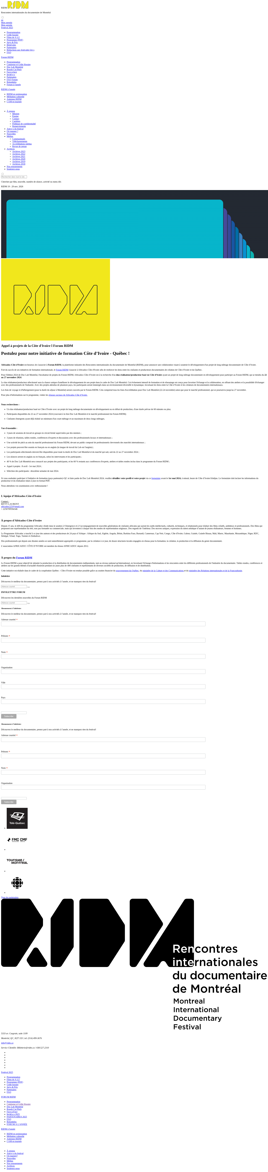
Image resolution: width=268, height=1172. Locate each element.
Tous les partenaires (9, 897)
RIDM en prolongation (17, 94)
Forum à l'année (14, 84)
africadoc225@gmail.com (12, 506)
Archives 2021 (18, 156)
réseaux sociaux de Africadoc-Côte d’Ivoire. (68, 395)
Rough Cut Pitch (14, 69)
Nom (4, 652)
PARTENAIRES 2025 (17, 1117)
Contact (15, 119)
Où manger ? (12, 131)
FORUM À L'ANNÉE (17, 1124)
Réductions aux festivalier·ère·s (20, 50)
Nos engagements (14, 166)
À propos (11, 111)
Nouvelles (11, 134)
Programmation (13, 32)
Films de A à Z (13, 37)
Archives (11, 149)
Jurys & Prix (12, 42)
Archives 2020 (18, 159)
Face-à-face (12, 72)
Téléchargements (19, 141)
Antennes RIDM (14, 99)
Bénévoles (11, 45)
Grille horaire (12, 35)
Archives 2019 (18, 161)
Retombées (11, 82)
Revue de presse (19, 146)
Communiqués (18, 139)
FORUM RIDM (8, 1097)
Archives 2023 (18, 151)
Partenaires (11, 47)
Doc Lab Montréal (15, 67)
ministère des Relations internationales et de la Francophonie (215, 570)
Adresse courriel (9, 619)
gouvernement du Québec (127, 570)
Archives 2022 (18, 154)
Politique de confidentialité (24, 124)
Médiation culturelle (15, 96)
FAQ (9, 52)
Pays (3, 697)
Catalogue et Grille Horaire (19, 64)
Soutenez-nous (13, 169)
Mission (15, 113)
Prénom (5, 635)
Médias (10, 136)
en (2, 20)
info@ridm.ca (7, 1043)
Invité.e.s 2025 (13, 1114)
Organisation (6, 667)
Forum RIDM (62, 370)
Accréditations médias (22, 144)
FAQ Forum (12, 79)
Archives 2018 (18, 164)
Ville (3, 682)
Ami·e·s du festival (15, 129)
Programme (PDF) (15, 40)
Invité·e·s (11, 74)
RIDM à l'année (8, 1129)
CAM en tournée (14, 101)
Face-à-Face (12, 1112)
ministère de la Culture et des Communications (163, 570)
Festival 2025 (7, 1072)
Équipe (15, 116)
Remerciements (19, 126)
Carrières (16, 121)
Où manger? (12, 1156)
